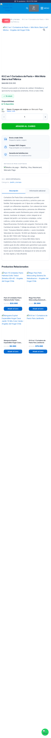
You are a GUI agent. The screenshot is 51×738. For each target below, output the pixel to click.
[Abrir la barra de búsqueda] (27, 8)
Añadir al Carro (25, 126)
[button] (44, 30)
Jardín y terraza (13, 19)
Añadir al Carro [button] (13, 309)
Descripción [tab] (13, 191)
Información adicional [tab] (37, 191)
